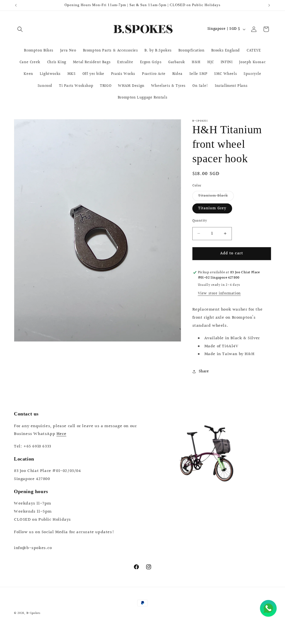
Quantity (199, 220)
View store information (219, 294)
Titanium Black (216, 197)
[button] (20, 29)
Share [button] (204, 371)
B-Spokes (33, 613)
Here (61, 433)
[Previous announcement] (16, 5)
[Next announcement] (269, 5)
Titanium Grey (212, 208)
